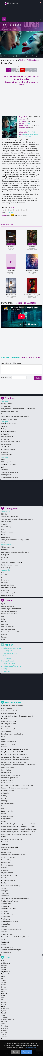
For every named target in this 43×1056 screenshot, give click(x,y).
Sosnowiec (4, 1017)
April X (3, 572)
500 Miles (4, 514)
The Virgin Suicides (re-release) (11, 929)
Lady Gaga (27, 136)
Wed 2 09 (35, 70)
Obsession (11, 247)
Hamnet (32, 247)
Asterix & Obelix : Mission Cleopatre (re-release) (17, 519)
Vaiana (3, 945)
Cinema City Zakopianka (9, 611)
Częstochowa (5, 972)
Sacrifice (4, 426)
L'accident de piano (7, 803)
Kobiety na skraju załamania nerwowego (14, 788)
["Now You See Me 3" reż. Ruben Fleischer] (32, 261)
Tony (3, 542)
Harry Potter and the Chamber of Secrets (14, 749)
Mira (2, 529)
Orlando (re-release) (7, 585)
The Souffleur (5, 924)
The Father (4, 911)
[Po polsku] (40, 2)
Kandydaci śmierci (7, 783)
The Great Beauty (7, 914)
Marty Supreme (6, 819)
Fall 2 (3, 534)
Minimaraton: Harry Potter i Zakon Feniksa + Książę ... (18, 832)
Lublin (3, 996)
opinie (37, 56)
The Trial (4, 927)
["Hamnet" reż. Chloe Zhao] (32, 237)
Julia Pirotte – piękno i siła (9, 778)
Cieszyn (3, 970)
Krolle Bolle (5, 434)
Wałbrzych (4, 1030)
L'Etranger (11, 271)
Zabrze (3, 1035)
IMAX (3, 616)
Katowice (4, 989)
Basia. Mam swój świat (8, 721)
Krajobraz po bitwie (7, 790)
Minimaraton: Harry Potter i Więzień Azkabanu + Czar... (19, 829)
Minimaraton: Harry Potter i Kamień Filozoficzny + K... (18, 826)
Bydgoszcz (4, 965)
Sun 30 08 (22, 70)
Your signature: (6, 377)
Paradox (4, 637)
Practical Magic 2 (6, 567)
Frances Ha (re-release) (8, 431)
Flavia (3, 459)
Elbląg (3, 976)
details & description (23, 56)
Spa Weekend (5, 537)
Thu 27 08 (8, 70)
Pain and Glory (6, 860)
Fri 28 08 (13, 70)
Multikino (4, 634)
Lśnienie (3, 814)
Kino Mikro (4, 624)
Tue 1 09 (31, 70)
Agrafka (3, 603)
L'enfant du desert (7, 437)
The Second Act (11, 295)
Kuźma (3, 798)
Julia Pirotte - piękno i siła (9, 411)
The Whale (4, 932)
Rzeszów (4, 1013)
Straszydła (7, 671)
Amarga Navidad (6, 404)
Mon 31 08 (27, 70)
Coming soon (11, 508)
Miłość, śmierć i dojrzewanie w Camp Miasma (16, 834)
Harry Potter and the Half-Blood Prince (14, 754)
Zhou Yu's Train (6, 952)
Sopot (3, 1015)
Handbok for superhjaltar (9, 565)
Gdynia (3, 982)
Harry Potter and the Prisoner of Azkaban (15, 760)
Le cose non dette (7, 811)
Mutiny (3, 429)
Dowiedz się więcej (30, 1047)
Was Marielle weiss (7, 447)
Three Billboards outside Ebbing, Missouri (15, 937)
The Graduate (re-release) (9, 517)
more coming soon (8, 595)
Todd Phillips (12, 29)
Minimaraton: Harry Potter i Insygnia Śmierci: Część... (18, 824)
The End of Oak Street (8, 464)
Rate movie (11, 212)
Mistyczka (4, 557)
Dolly (2, 467)
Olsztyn (3, 1000)
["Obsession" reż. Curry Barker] (11, 237)
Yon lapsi (4, 524)
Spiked (3, 888)
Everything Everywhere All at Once (12, 734)
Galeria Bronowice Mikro (9, 614)
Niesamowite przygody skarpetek (12, 839)
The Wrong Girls (6, 455)
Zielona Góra (5, 1039)
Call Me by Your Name (8, 724)
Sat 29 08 (18, 70)
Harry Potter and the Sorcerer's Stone (13, 762)
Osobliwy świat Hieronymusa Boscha (13, 855)
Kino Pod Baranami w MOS (10, 632)
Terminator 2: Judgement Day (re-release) (15, 416)
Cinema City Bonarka (8, 606)
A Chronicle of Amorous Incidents (12, 706)
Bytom (3, 967)
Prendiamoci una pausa (9, 419)
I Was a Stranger (6, 527)
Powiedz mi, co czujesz (8, 588)
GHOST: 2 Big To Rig (8, 744)
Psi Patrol (6, 656)
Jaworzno (4, 987)
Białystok (4, 961)
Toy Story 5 (5, 942)
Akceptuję (26, 1052)
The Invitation (5, 916)
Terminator (5, 896)
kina (12, 3)
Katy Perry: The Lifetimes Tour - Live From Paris (17, 785)
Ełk (2, 978)
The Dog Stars (6, 406)
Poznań (3, 1004)
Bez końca (4, 549)
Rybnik (3, 1011)
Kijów (3, 619)
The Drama (5, 906)
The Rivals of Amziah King (9, 477)
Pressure (4, 560)
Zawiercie (4, 1037)
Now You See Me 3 (32, 271)
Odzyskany (4, 470)
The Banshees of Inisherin (9, 901)
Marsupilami (5, 555)
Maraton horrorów (7, 816)
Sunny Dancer (5, 414)
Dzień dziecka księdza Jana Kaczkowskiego (15, 552)
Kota (2, 577)
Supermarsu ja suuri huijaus (10, 472)
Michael (3, 821)
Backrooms (5, 718)
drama (28, 123)
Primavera (4, 452)
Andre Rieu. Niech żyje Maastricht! (12, 711)
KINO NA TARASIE (7, 780)
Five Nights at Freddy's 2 (32, 295)
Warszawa (4, 1028)
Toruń (3, 1024)
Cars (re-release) (6, 522)
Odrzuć (15, 1052)
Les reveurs (5, 439)
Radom (3, 1006)
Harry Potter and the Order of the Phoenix (15, 757)
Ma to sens (5, 580)
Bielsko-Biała (5, 963)
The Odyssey (7, 658)
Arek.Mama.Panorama (8, 424)
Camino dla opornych (8, 729)
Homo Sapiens (6, 770)
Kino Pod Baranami (7, 627)
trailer (32, 56)
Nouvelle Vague (6, 444)
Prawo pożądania (7, 865)
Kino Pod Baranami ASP (9, 629)
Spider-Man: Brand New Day (12, 648)
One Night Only (6, 475)
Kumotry (4, 796)
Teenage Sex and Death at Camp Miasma (15, 540)
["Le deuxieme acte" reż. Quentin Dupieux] (11, 285)
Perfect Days (5, 862)
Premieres (10, 398)
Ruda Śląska (5, 1009)
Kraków (4, 993)
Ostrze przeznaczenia (8, 857)
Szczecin (4, 1021)
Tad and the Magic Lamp (9, 593)
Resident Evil (5, 590)
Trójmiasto (5, 1026)
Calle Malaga (5, 726)
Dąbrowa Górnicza (7, 974)
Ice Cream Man (6, 772)
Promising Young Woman (9, 875)
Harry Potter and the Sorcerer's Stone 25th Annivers (18, 409)
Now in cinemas (13, 702)
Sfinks (3, 640)
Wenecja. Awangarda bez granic (11, 950)
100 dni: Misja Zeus (7, 547)
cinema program (11, 56)
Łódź (2, 998)
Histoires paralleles (7, 462)
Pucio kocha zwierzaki (8, 449)
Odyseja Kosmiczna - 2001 (10, 847)
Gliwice (3, 985)
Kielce (3, 991)
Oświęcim (4, 1002)
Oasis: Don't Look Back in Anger (11, 562)
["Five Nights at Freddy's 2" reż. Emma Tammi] (32, 285)
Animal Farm (5, 575)
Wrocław (4, 1032)
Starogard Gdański (7, 1019)
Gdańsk (3, 980)
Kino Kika (4, 621)
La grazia (4, 808)
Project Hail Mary (7, 873)
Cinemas (9, 600)
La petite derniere (7, 532)
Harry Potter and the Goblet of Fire (12, 752)
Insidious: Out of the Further (10, 442)
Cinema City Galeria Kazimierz (11, 609)
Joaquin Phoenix (28, 134)
